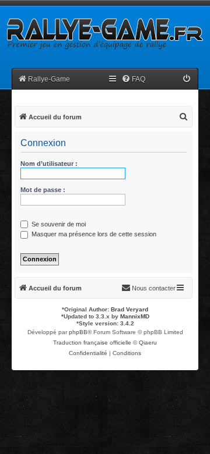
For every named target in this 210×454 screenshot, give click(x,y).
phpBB (78, 332)
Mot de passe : (42, 189)
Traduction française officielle (92, 342)
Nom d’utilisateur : (49, 163)
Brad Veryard (129, 309)
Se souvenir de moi (58, 224)
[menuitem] (133, 79)
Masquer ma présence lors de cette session (93, 233)
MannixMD (134, 316)
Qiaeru (148, 342)
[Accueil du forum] (104, 33)
